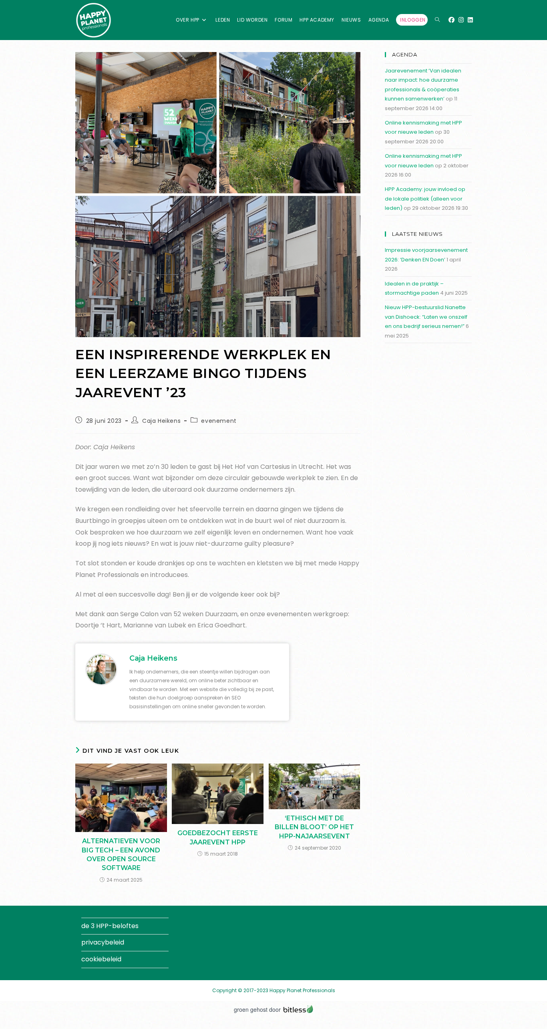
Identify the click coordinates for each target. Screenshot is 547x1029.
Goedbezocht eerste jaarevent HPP (217, 837)
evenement (218, 421)
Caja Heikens (161, 421)
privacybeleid (102, 942)
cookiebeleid (101, 959)
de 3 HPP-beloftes (110, 926)
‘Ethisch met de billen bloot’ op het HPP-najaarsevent (314, 827)
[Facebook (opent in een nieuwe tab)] (451, 20)
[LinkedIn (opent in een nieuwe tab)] (470, 20)
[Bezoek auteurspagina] (101, 669)
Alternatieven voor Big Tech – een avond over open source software (121, 854)
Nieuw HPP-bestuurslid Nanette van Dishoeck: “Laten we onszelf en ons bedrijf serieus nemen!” (426, 316)
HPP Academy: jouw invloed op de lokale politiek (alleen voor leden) (425, 198)
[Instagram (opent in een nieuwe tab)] (461, 20)
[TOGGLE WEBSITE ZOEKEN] (437, 20)
